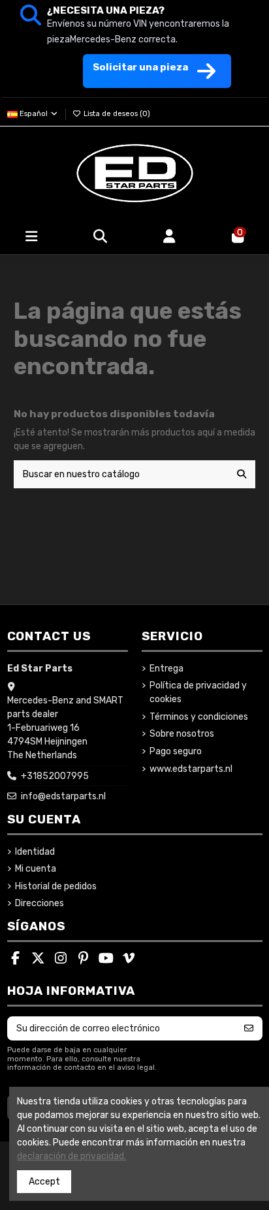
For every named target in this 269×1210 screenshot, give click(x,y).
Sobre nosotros (182, 733)
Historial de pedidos (56, 886)
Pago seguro (176, 751)
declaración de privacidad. (71, 1156)
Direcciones (39, 903)
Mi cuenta (35, 868)
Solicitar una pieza (140, 67)
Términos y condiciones (199, 716)
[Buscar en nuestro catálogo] (241, 474)
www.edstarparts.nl (191, 769)
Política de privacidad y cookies (198, 692)
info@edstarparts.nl (63, 796)
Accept (44, 1181)
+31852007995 (55, 776)
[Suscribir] (248, 1028)
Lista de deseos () (116, 114)
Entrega (166, 668)
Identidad (35, 851)
